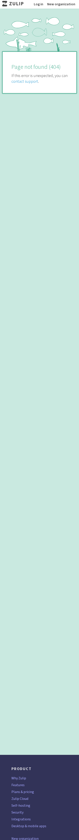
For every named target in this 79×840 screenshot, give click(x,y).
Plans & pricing (22, 791)
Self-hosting (20, 805)
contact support (24, 81)
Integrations (21, 819)
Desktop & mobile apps (28, 826)
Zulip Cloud (19, 798)
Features (18, 785)
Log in (38, 4)
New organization (61, 4)
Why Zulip (18, 778)
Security (17, 812)
